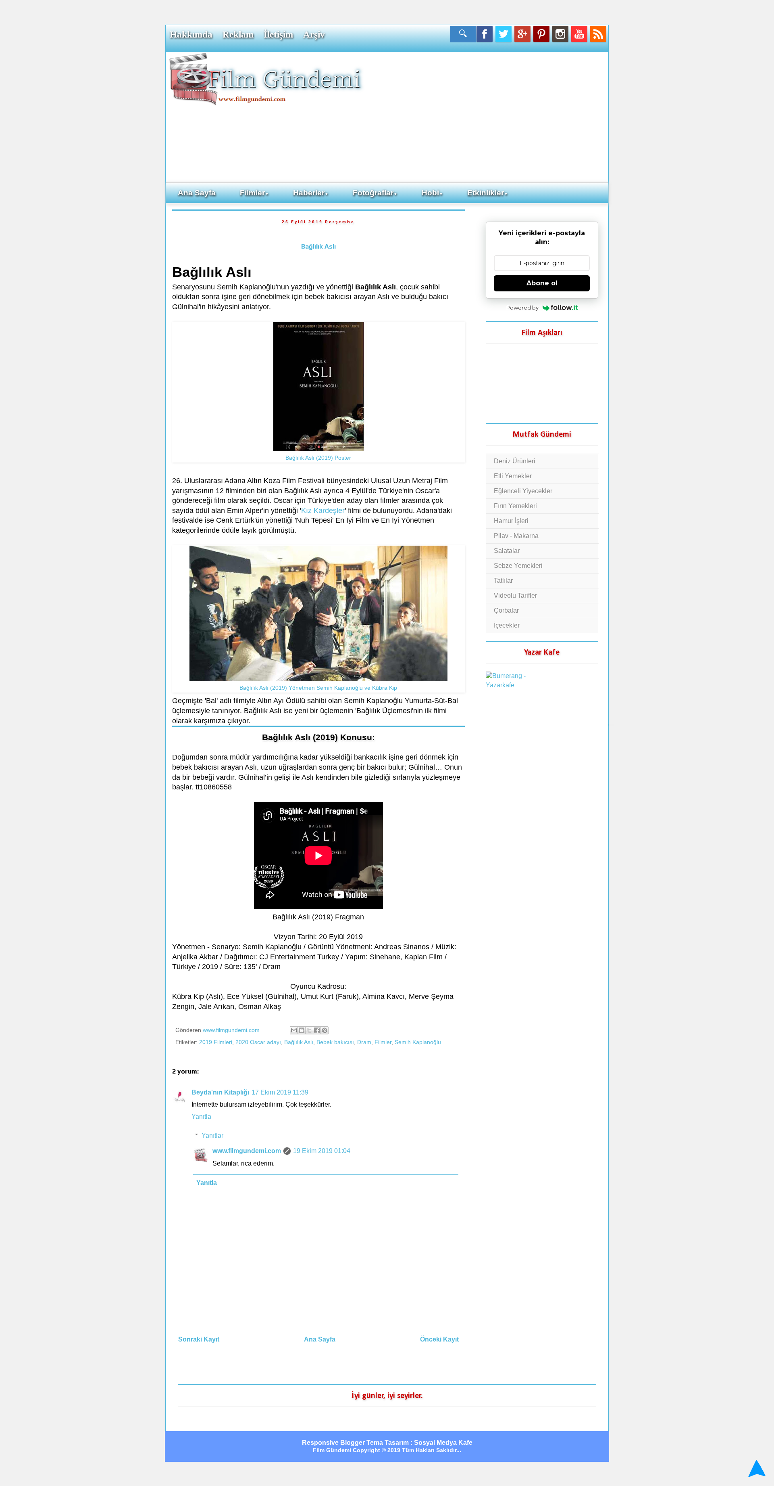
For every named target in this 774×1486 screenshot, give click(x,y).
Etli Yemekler (513, 476)
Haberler (311, 192)
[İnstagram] (560, 34)
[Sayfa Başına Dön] (755, 1469)
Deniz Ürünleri (514, 461)
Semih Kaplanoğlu (418, 1042)
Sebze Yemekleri (518, 565)
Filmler (254, 192)
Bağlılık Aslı (318, 246)
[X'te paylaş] (309, 1030)
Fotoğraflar (375, 192)
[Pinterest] (541, 34)
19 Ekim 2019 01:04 (321, 1150)
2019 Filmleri (215, 1042)
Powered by (522, 307)
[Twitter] (503, 34)
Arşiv (314, 34)
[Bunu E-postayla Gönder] (294, 1030)
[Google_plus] (522, 34)
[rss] (598, 34)
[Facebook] (484, 34)
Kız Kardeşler (323, 510)
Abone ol (542, 283)
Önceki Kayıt (439, 1339)
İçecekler (507, 625)
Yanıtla (201, 1116)
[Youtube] (579, 34)
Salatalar (507, 550)
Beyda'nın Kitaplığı (220, 1092)
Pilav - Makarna (516, 535)
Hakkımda (191, 34)
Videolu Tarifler (515, 595)
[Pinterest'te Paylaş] (324, 1030)
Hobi (432, 192)
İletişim (278, 34)
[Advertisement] (486, 116)
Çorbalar (506, 610)
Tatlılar (503, 580)
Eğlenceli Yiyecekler (523, 491)
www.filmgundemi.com (246, 1150)
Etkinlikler (487, 192)
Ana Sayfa (197, 192)
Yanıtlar (212, 1135)
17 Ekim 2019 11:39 (280, 1092)
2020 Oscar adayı (258, 1042)
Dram (364, 1042)
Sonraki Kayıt (198, 1339)
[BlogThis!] (302, 1030)
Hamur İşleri (511, 520)
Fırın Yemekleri (515, 505)
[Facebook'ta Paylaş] (317, 1030)
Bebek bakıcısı (335, 1042)
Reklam (238, 34)
